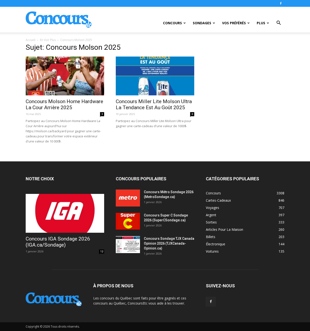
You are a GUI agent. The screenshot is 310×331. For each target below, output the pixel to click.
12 (101, 251)
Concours (172, 23)
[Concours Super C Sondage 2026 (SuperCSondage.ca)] (128, 221)
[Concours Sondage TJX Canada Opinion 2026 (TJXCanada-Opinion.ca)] (128, 244)
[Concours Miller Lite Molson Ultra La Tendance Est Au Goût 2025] (155, 76)
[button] (278, 23)
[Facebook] (280, 3)
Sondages (202, 23)
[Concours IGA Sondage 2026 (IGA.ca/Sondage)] (65, 213)
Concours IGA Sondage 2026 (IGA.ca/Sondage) (58, 242)
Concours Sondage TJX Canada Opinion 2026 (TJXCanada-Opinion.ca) (169, 243)
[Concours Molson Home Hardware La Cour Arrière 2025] (65, 76)
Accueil (30, 40)
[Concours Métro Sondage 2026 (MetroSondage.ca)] (128, 198)
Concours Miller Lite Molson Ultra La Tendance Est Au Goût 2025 (154, 104)
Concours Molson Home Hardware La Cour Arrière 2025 (64, 104)
